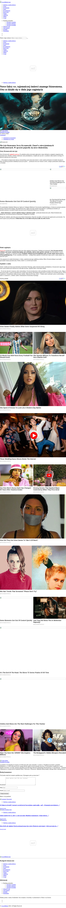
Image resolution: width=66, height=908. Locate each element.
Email (1, 790)
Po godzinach (6, 10)
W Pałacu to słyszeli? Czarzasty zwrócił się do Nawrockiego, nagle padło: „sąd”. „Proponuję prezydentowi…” (30, 805)
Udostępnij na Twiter (8, 139)
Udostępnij (3, 135)
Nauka (5, 13)
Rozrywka (6, 12)
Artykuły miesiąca (11, 23)
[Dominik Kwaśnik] (4, 130)
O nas (4, 18)
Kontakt (5, 29)
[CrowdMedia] (5, 2)
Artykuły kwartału (11, 25)
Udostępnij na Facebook (9, 138)
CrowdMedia (4, 906)
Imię (1, 787)
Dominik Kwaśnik (4, 132)
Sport (4, 9)
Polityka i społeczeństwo (9, 5)
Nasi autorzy (6, 28)
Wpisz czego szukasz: (5, 38)
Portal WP (2, 250)
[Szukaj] (27, 38)
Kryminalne (6, 7)
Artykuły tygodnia (11, 22)
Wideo (5, 16)
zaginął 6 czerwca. (14, 154)
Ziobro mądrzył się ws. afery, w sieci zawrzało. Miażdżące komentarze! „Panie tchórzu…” (24, 815)
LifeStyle (5, 15)
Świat (4, 6)
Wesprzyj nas (6, 26)
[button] (33, 111)
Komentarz (3, 784)
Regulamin (6, 31)
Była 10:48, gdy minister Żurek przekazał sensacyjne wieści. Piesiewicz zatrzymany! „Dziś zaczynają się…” (29, 826)
